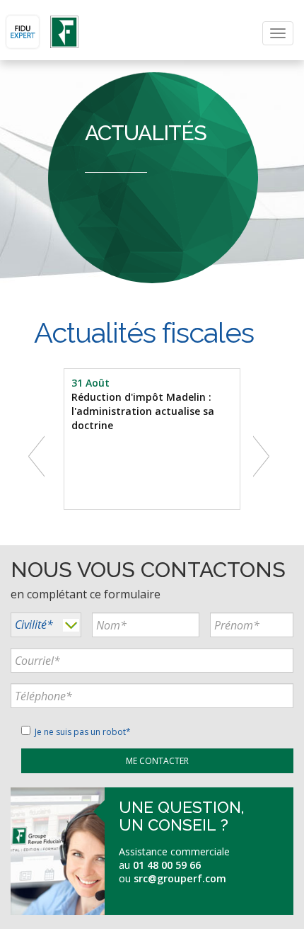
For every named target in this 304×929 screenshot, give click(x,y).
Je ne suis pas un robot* (80, 732)
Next (264, 454)
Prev (39, 454)
